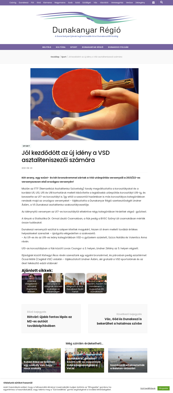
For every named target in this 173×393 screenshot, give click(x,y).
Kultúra (61, 47)
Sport (73, 47)
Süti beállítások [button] (147, 388)
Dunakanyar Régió (86, 29)
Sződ (77, 2)
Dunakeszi (23, 2)
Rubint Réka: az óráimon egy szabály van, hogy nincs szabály (39, 365)
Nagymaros (60, 2)
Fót (32, 2)
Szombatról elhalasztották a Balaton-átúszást (127, 366)
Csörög (12, 2)
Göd (39, 2)
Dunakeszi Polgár (118, 47)
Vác (95, 2)
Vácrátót (104, 2)
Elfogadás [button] (163, 388)
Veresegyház (117, 2)
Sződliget (86, 2)
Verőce (129, 2)
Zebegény (140, 2)
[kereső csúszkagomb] (161, 2)
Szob (70, 2)
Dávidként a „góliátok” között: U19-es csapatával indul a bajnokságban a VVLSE (83, 363)
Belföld (46, 47)
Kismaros (47, 2)
